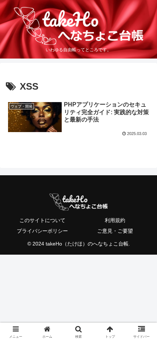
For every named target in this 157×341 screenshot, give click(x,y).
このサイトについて (42, 220)
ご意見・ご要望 (115, 231)
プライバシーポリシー (42, 231)
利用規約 (115, 220)
